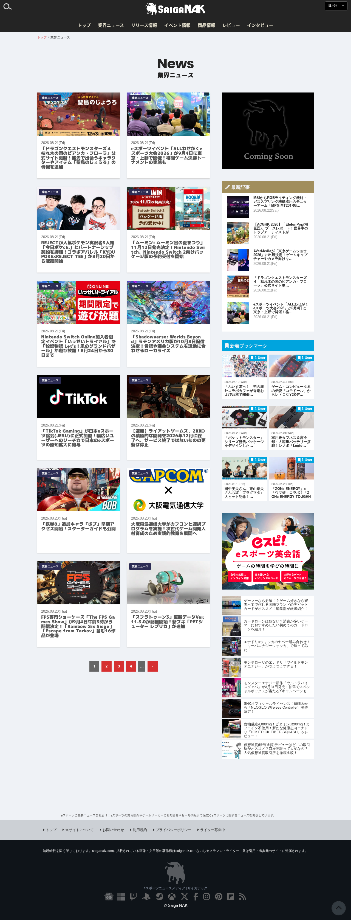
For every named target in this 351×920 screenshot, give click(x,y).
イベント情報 (177, 25)
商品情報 (206, 25)
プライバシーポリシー (173, 829)
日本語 (333, 5)
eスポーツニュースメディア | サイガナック (175, 887)
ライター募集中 (212, 829)
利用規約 (140, 829)
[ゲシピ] (268, 588)
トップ (84, 25)
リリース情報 (144, 25)
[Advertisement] (268, 130)
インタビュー (260, 25)
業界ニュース (111, 25)
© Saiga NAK (176, 905)
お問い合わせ (113, 829)
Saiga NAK (175, 9)
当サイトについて (79, 829)
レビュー (231, 25)
